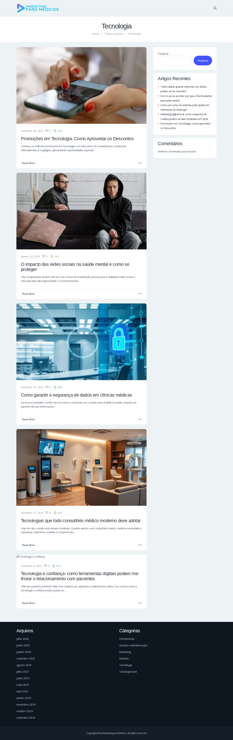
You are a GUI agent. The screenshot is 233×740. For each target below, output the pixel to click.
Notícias (124, 658)
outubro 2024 (24, 711)
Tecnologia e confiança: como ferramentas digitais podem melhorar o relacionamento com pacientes (80, 576)
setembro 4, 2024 (31, 566)
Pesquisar (163, 53)
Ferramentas (127, 638)
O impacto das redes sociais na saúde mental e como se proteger (75, 267)
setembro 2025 (25, 658)
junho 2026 (22, 645)
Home (95, 33)
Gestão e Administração (133, 645)
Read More (28, 163)
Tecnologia (125, 665)
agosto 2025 (24, 665)
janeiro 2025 (23, 698)
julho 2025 (22, 671)
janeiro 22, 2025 (30, 256)
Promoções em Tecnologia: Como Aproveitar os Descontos (78, 138)
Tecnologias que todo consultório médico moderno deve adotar (81, 520)
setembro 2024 (25, 717)
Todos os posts (113, 33)
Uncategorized (128, 671)
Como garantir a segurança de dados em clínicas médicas (76, 395)
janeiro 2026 (23, 652)
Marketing (125, 652)
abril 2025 (22, 691)
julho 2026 (22, 638)
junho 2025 (22, 678)
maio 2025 (22, 685)
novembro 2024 (25, 704)
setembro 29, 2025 (32, 131)
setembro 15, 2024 (32, 387)
